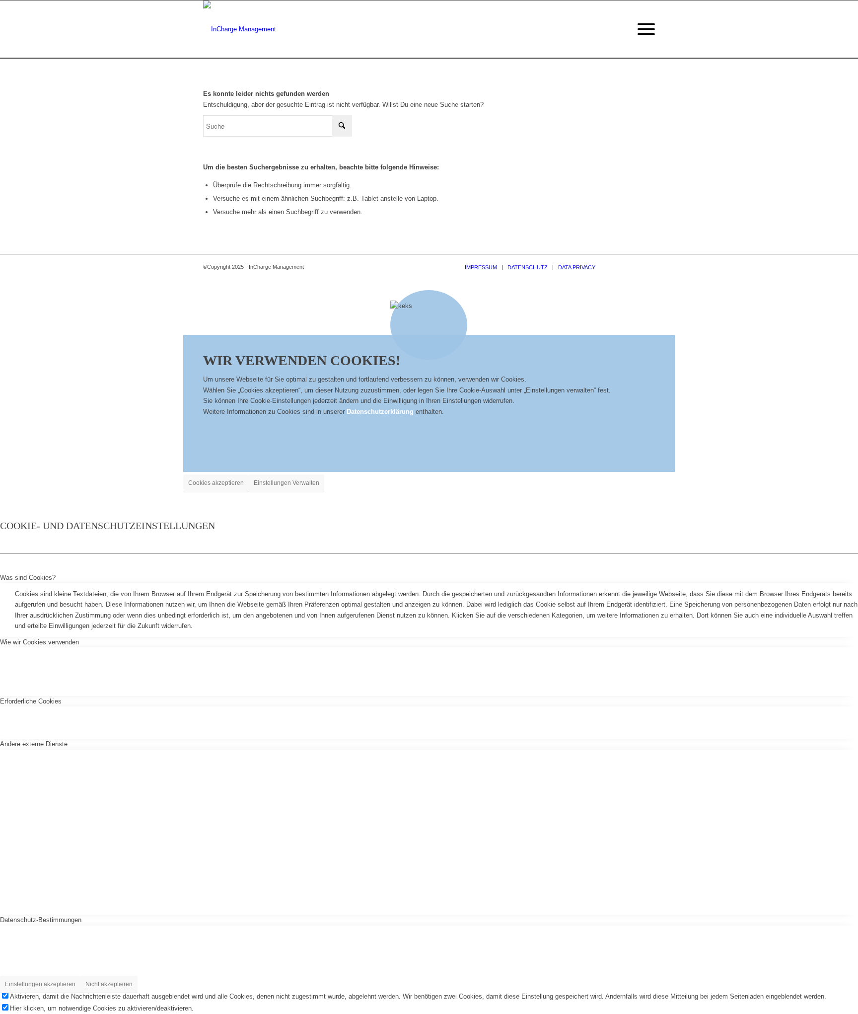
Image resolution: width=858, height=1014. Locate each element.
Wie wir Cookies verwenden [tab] (39, 642)
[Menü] (643, 29)
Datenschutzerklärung (380, 411)
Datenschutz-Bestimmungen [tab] (40, 920)
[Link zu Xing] (632, 266)
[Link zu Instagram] (647, 266)
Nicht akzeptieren (109, 984)
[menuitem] (643, 29)
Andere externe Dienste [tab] (34, 744)
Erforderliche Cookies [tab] (31, 701)
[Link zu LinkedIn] (617, 266)
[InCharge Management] (239, 29)
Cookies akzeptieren (216, 482)
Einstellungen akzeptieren (40, 984)
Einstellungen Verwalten (286, 482)
